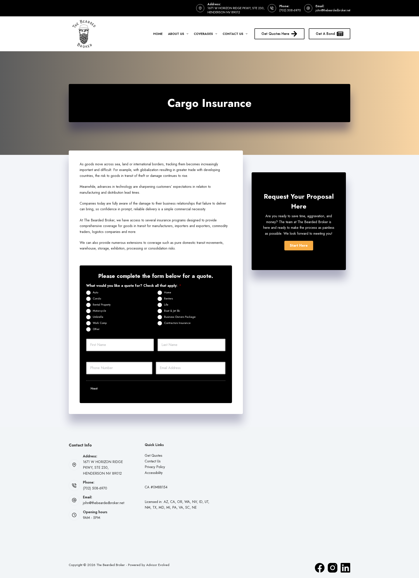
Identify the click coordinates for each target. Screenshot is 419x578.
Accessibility (154, 472)
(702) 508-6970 (290, 10)
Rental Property (102, 305)
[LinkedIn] (345, 568)
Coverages (203, 34)
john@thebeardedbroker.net (333, 10)
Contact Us (233, 34)
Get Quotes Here (275, 33)
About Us (176, 34)
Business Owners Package (180, 317)
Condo (97, 299)
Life (166, 305)
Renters (168, 299)
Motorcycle (99, 311)
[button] (298, 245)
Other (96, 329)
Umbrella (98, 317)
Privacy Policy (155, 466)
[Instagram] (332, 568)
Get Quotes (153, 455)
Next (94, 388)
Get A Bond (325, 33)
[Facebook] (320, 568)
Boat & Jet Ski (172, 311)
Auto (95, 292)
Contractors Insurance (177, 323)
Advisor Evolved (157, 565)
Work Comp (100, 323)
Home (158, 34)
